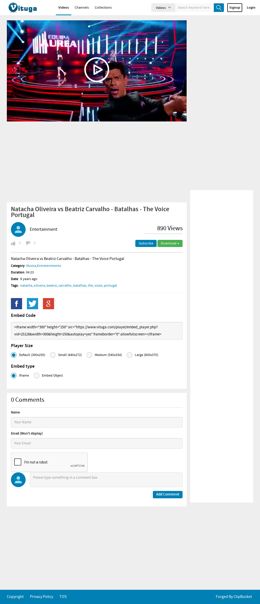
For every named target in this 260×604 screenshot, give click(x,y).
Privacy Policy (41, 596)
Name (15, 412)
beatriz (51, 285)
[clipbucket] (28, 8)
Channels (82, 7)
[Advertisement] (97, 161)
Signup (234, 7)
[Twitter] (32, 303)
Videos (63, 7)
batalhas (79, 285)
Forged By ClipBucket (234, 596)
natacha (26, 285)
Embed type (23, 366)
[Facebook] (16, 303)
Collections (103, 7)
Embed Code (23, 315)
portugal (110, 285)
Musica (31, 266)
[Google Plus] (48, 303)
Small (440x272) (70, 355)
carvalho (65, 285)
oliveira (39, 285)
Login (251, 7)
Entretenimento (49, 266)
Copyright (15, 596)
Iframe (24, 375)
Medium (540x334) (108, 355)
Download (169, 243)
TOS (63, 596)
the (90, 285)
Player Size (22, 346)
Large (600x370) (146, 355)
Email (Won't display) (27, 433)
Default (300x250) (32, 355)
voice (98, 285)
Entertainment (43, 229)
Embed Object (52, 375)
